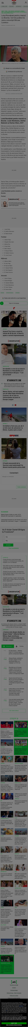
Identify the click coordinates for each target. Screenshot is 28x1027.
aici (6, 1010)
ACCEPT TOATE (14, 1023)
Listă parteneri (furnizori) (4, 1020)
